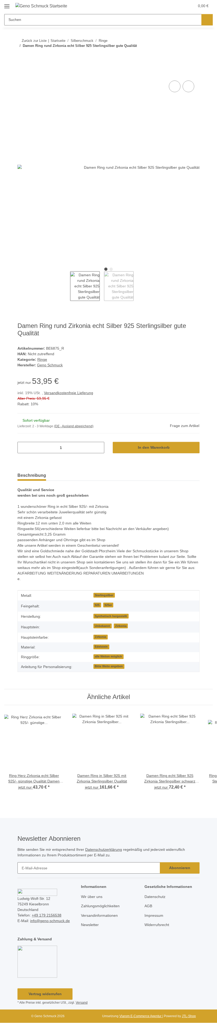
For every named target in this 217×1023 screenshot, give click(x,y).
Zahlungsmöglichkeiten (100, 906)
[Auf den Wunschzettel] (188, 86)
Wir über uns (91, 897)
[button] (169, 6)
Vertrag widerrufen (45, 994)
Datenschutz (154, 897)
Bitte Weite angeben (109, 666)
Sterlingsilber (104, 595)
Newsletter (90, 925)
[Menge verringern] (23, 447)
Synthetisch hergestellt (111, 616)
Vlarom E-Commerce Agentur (140, 1016)
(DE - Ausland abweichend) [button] (73, 426)
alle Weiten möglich (108, 656)
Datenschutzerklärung (103, 849)
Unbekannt (102, 626)
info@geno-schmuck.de (50, 921)
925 (97, 605)
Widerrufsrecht (156, 925)
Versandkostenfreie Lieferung (68, 393)
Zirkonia (120, 626)
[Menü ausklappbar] (7, 4)
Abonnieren (179, 868)
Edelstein (101, 646)
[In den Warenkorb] (21, 73)
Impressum (153, 915)
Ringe (42, 359)
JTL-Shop (189, 1016)
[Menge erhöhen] (98, 447)
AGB (148, 906)
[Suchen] (207, 19)
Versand (82, 1002)
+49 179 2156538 (46, 915)
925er (108, 605)
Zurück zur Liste (34, 41)
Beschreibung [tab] (31, 475)
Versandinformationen (99, 915)
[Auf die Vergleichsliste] (174, 86)
